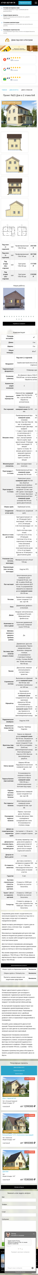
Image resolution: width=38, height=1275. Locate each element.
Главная (4, 90)
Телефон (4, 1204)
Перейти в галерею (19, 324)
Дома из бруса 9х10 (19, 1067)
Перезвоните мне (25, 3)
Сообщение (5, 1219)
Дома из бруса (14, 90)
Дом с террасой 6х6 (9, 1098)
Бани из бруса (19, 1073)
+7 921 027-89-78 (8, 3)
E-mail (3, 1212)
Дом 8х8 (5, 1171)
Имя (3, 1197)
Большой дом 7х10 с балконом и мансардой (17, 1135)
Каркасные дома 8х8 (19, 1070)
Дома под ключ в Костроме (22, 40)
